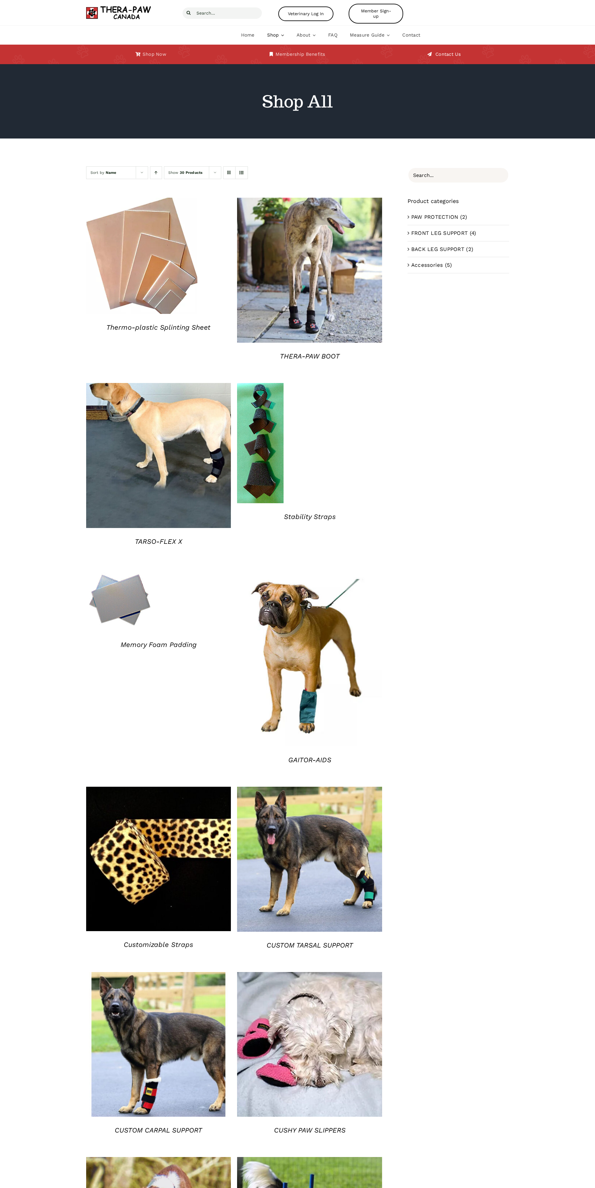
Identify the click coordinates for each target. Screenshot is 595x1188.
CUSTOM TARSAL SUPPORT (310, 945)
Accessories (427, 265)
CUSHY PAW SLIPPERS (310, 1130)
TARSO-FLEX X (158, 541)
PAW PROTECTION (434, 217)
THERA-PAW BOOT (310, 356)
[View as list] (242, 173)
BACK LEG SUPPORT (437, 249)
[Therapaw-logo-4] (123, 8)
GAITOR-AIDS (309, 760)
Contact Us (448, 54)
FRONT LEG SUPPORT (439, 233)
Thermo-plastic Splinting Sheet (158, 327)
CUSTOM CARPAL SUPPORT (158, 1130)
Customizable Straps (158, 944)
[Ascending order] (156, 172)
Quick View (142, 257)
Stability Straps (310, 517)
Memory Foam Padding (158, 645)
